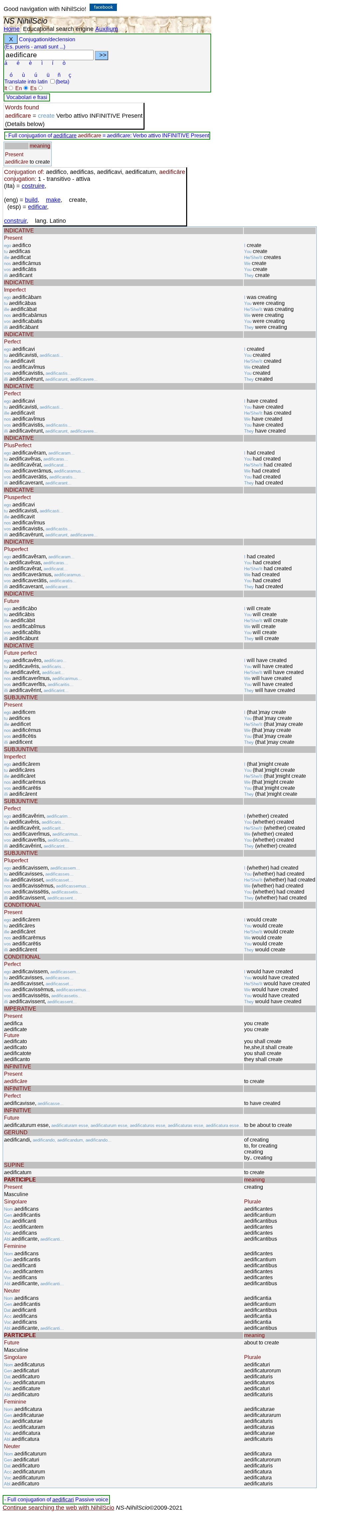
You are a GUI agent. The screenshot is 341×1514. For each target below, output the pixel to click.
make (53, 200)
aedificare (65, 135)
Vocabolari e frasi (26, 97)
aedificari (63, 1499)
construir (15, 220)
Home (12, 29)
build (31, 200)
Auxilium (106, 29)
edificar (37, 207)
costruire (33, 186)
